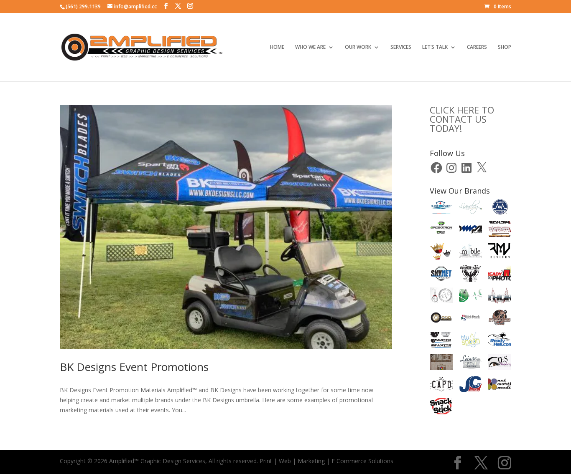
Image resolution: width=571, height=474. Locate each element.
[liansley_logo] (470, 208)
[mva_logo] (470, 296)
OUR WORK (358, 47)
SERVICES (400, 47)
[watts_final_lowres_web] (441, 341)
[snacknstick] (441, 407)
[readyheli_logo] (499, 341)
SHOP (504, 47)
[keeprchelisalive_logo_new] (470, 274)
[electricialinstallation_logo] (441, 296)
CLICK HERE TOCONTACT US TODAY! (462, 118)
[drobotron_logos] (441, 230)
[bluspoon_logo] (470, 341)
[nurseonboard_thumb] (441, 208)
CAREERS (477, 47)
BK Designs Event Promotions (134, 366)
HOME (277, 47)
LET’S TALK (435, 47)
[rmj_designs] (499, 252)
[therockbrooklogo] (470, 319)
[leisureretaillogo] (470, 363)
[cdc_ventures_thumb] (441, 319)
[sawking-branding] (441, 252)
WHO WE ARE (310, 47)
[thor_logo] (499, 297)
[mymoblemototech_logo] (470, 252)
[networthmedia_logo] (499, 385)
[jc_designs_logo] (470, 385)
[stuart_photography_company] (441, 363)
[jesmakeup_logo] (499, 363)
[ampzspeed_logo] (470, 230)
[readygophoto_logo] (499, 274)
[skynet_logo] (441, 274)
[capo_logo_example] (441, 385)
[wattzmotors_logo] (499, 208)
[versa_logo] (499, 230)
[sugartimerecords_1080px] (499, 319)
